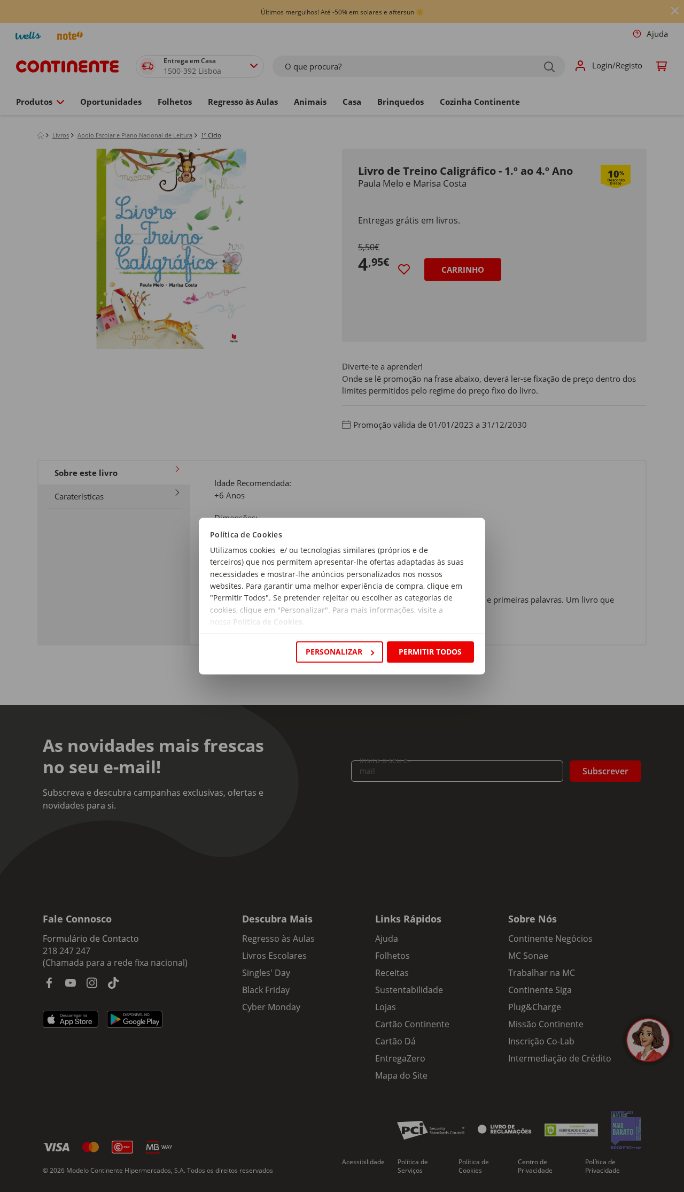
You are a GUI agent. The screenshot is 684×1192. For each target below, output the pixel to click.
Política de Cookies (267, 622)
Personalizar (334, 652)
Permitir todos (430, 652)
